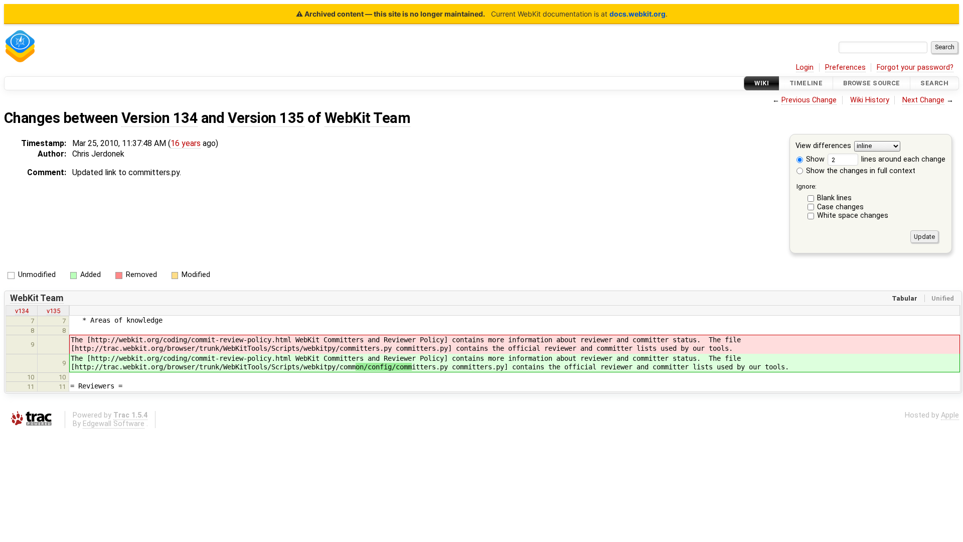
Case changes (840, 207)
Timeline (806, 83)
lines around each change (902, 159)
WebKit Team (367, 117)
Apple (950, 415)
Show (814, 159)
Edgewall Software (113, 424)
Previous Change (809, 100)
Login (805, 67)
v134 (22, 311)
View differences (823, 146)
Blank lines (834, 198)
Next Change (923, 100)
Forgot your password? (915, 67)
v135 (53, 311)
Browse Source (871, 83)
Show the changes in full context (859, 171)
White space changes (852, 215)
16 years (186, 143)
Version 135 (266, 117)
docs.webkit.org (637, 14)
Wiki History (869, 100)
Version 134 (159, 117)
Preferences (845, 67)
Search (934, 83)
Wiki (761, 83)
